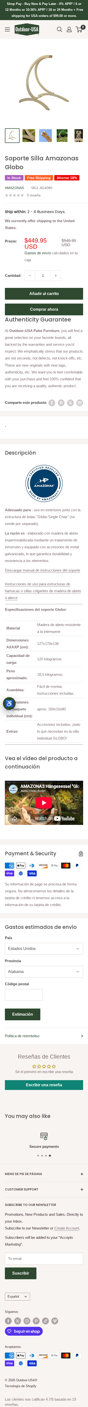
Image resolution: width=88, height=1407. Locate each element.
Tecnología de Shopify (20, 1386)
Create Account (66, 1228)
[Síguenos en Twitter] (17, 1320)
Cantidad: (13, 275)
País (8, 938)
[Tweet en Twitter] (70, 402)
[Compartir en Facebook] (51, 402)
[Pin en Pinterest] (61, 402)
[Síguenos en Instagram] (26, 1320)
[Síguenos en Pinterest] (36, 1320)
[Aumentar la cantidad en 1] (56, 275)
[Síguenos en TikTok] (45, 1320)
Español (13, 1296)
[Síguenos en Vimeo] (54, 1320)
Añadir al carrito (44, 294)
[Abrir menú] (7, 29)
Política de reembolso (22, 1036)
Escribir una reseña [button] (44, 1085)
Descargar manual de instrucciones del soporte (42, 570)
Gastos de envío (37, 253)
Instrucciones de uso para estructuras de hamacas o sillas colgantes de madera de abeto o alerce (43, 591)
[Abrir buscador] (59, 29)
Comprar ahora (44, 309)
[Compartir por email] (79, 402)
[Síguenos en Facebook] (8, 1320)
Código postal (17, 984)
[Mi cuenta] (69, 29)
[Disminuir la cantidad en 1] (30, 275)
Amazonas (14, 188)
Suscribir (20, 1273)
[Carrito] (79, 29)
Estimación (22, 1014)
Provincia (13, 961)
